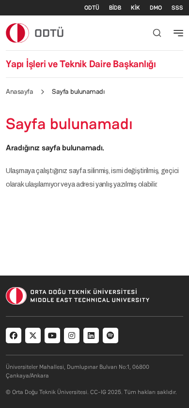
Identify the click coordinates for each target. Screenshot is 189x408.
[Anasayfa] (35, 32)
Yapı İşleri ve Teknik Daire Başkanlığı (81, 64)
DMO (156, 8)
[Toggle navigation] (178, 33)
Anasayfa (19, 91)
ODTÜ (91, 8)
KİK (135, 8)
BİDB (115, 8)
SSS (177, 8)
